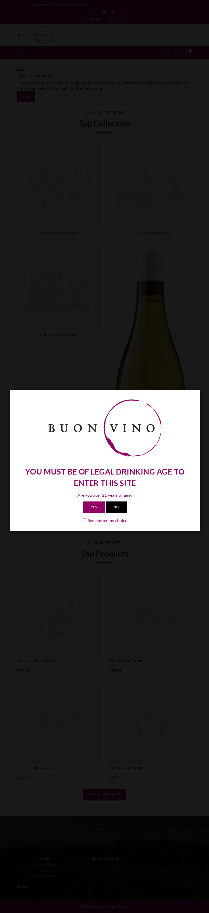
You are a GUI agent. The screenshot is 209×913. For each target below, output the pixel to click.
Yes (94, 507)
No (116, 507)
